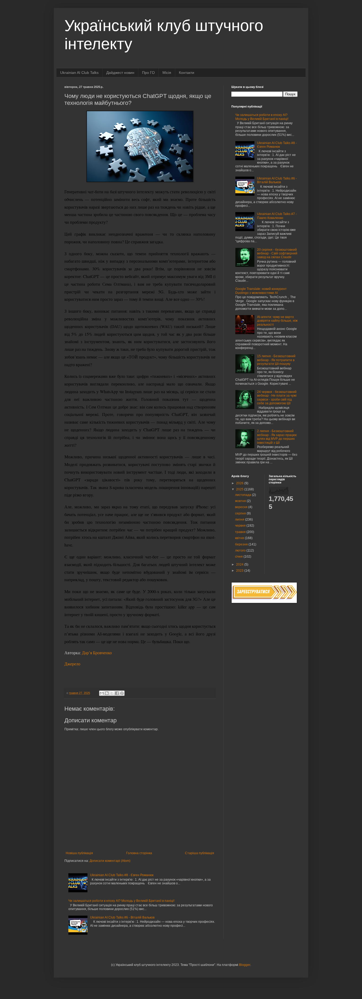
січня (239, 556)
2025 (240, 489)
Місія (166, 72)
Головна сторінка (139, 853)
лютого (240, 550)
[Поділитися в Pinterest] (122, 693)
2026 (240, 483)
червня (240, 525)
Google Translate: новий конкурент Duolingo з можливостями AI (261, 290)
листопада (243, 495)
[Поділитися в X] (111, 693)
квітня (240, 538)
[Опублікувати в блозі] (106, 693)
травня (240, 532)
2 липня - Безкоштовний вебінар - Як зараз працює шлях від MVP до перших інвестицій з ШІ (277, 436)
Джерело (72, 663)
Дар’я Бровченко (97, 652)
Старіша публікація (199, 853)
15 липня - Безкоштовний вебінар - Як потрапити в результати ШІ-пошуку (276, 360)
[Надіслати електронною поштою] (101, 693)
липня (240, 519)
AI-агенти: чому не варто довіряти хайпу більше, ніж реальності (277, 320)
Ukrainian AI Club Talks (79, 72)
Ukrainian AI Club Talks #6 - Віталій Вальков (122, 917)
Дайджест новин (120, 72)
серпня (241, 513)
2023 (240, 570)
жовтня (241, 501)
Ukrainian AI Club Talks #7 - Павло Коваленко (277, 215)
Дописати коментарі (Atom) (110, 861)
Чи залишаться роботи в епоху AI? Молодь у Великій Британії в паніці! (121, 901)
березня (242, 544)
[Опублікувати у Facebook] (117, 693)
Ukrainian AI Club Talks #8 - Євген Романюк (121, 875)
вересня (241, 507)
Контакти (186, 72)
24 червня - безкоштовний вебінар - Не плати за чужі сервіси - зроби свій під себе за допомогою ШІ (277, 397)
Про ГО (148, 72)
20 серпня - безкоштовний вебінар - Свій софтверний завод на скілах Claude (277, 253)
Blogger (244, 965)
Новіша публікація (79, 853)
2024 (240, 564)
